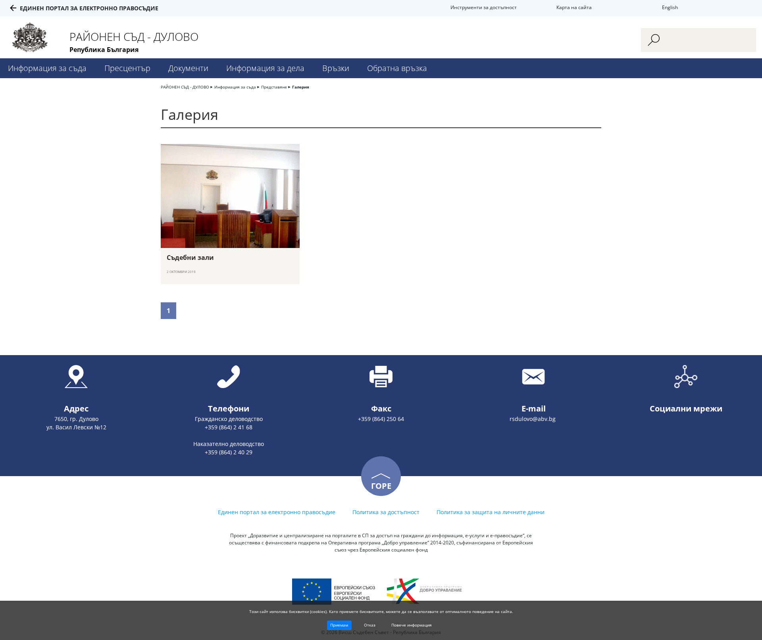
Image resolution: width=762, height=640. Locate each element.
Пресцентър (127, 68)
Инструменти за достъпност (483, 7)
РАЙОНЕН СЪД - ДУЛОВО (185, 87)
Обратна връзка (397, 68)
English (670, 7)
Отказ (369, 625)
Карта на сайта (574, 7)
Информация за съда (47, 68)
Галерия (300, 87)
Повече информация (411, 625)
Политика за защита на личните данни (491, 512)
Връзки (335, 68)
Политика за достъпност (385, 512)
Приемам (339, 625)
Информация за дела (265, 68)
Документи (188, 68)
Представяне (274, 87)
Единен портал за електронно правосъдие (89, 8)
